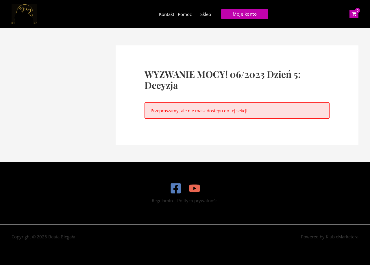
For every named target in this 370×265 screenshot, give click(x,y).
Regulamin (162, 200)
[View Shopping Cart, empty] (353, 14)
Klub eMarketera (342, 237)
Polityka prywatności (198, 200)
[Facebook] (176, 188)
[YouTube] (194, 188)
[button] (244, 14)
